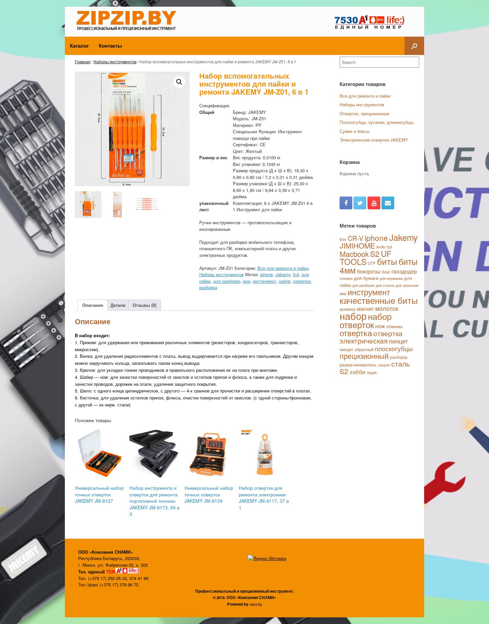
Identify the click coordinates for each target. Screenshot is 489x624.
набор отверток (366, 320)
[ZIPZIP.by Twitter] (360, 203)
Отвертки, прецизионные (364, 113)
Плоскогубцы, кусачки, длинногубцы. (377, 122)
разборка (208, 287)
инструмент (264, 281)
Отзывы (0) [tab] (144, 305)
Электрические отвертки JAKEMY (374, 140)
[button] (179, 82)
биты (387, 261)
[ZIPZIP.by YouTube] (374, 203)
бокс (386, 272)
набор (284, 281)
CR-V (355, 238)
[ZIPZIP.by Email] (388, 203)
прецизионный (364, 355)
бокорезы (369, 271)
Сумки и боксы (354, 131)
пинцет (398, 340)
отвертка (356, 332)
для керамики (391, 278)
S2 (375, 253)
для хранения (407, 285)
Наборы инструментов (114, 61)
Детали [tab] (117, 305)
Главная (82, 61)
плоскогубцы (394, 348)
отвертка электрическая (371, 337)
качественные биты (379, 300)
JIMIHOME (357, 245)
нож (380, 325)
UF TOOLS (366, 258)
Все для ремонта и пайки (282, 268)
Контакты (110, 45)
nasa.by (255, 604)
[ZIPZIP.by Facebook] (346, 203)
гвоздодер (404, 271)
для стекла (385, 285)
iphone (266, 274)
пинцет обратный (357, 349)
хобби (358, 372)
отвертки (302, 281)
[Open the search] (414, 46)
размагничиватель (358, 364)
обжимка (394, 326)
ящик (372, 372)
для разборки (226, 281)
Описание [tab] (92, 305)
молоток (386, 308)
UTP (372, 263)
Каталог (79, 45)
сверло (384, 364)
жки (246, 281)
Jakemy (282, 274)
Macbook (354, 254)
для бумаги (366, 278)
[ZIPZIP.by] (129, 20)
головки (346, 278)
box (343, 239)
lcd (296, 274)
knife (381, 247)
